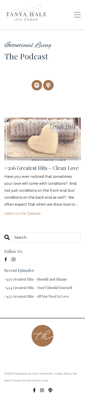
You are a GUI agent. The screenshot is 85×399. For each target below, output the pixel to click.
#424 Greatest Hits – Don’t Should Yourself (38, 288)
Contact (34, 355)
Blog (52, 362)
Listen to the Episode (22, 213)
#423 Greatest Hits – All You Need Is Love (36, 296)
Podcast (53, 355)
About (16, 355)
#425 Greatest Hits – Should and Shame (35, 279)
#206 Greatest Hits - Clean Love (41, 168)
